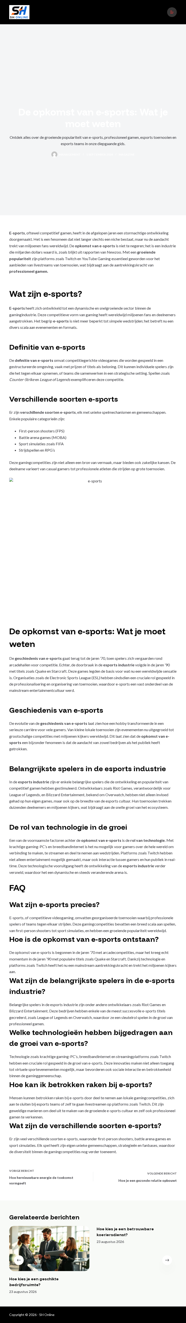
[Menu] (172, 12)
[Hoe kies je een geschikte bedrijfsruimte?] (49, 1248)
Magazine (127, 154)
